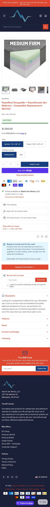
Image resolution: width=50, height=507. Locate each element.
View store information (14, 197)
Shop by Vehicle (8, 434)
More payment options (25, 175)
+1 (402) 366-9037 (15, 229)
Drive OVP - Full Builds (11, 444)
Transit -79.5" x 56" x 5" (34, 144)
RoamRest (5, 99)
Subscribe (41, 280)
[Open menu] (4, 15)
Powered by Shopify (37, 486)
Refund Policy (7, 465)
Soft (21, 155)
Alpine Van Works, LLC (20, 486)
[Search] (45, 26)
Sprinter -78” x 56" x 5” (12, 144)
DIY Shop (5, 431)
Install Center (7, 441)
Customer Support (9, 447)
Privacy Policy (7, 459)
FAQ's (4, 468)
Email (5, 229)
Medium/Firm (9, 155)
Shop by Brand (8, 437)
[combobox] (25, 26)
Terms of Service (9, 462)
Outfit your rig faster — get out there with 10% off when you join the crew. (25, 3)
